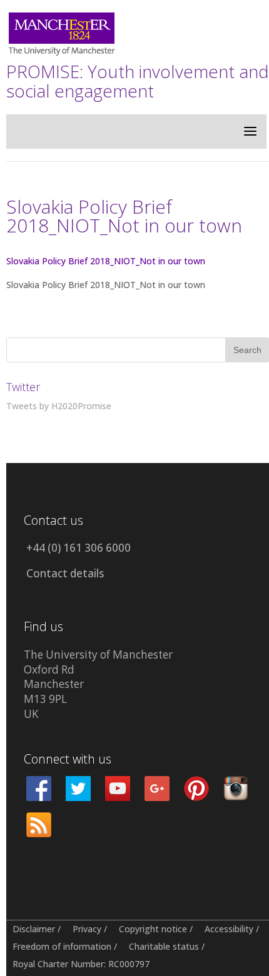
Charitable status (164, 946)
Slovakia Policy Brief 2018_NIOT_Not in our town (105, 261)
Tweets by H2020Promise (58, 406)
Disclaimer (34, 929)
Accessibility (229, 929)
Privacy (87, 929)
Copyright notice (153, 929)
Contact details (65, 573)
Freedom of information (62, 946)
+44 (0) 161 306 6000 (78, 547)
